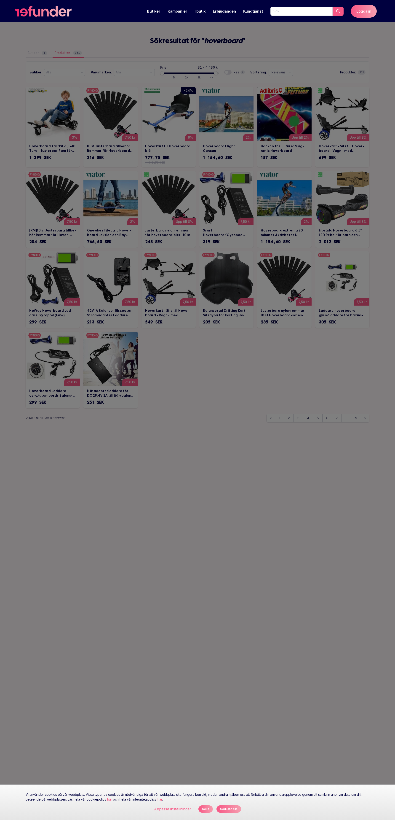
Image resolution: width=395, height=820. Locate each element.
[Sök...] (338, 11)
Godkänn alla (229, 809)
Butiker (153, 11)
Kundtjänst (253, 11)
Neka (205, 809)
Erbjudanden (224, 11)
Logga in (363, 11)
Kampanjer (177, 11)
